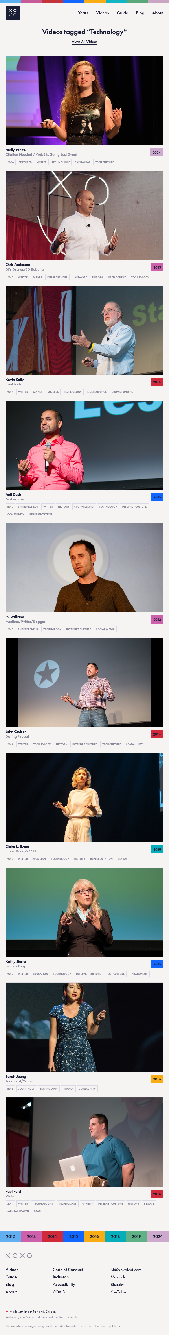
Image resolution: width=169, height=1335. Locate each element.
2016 (10, 1088)
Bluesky (117, 1284)
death (38, 1211)
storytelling (84, 506)
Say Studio (27, 1317)
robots (97, 277)
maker (37, 277)
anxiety (87, 1203)
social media (105, 629)
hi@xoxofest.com (126, 1269)
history (63, 506)
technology (61, 162)
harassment (139, 973)
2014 (10, 391)
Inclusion (61, 1277)
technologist (43, 1203)
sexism (122, 858)
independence (97, 391)
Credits (72, 1317)
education (40, 973)
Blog (140, 12)
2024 (10, 162)
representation (40, 514)
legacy (149, 1203)
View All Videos (84, 42)
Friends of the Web (52, 1317)
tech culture (104, 162)
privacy (68, 1088)
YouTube (118, 1292)
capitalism (82, 162)
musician (39, 858)
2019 (136, 1236)
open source (117, 277)
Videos (102, 12)
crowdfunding (123, 391)
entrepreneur (57, 277)
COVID (59, 1292)
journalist (26, 1088)
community (15, 514)
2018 (10, 858)
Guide (122, 12)
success (53, 391)
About (157, 12)
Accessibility (64, 1284)
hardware (80, 277)
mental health (18, 1211)
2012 (10, 1236)
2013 (10, 277)
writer (42, 162)
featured (25, 162)
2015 (10, 506)
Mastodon (120, 1277)
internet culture (134, 506)
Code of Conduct (68, 1269)
